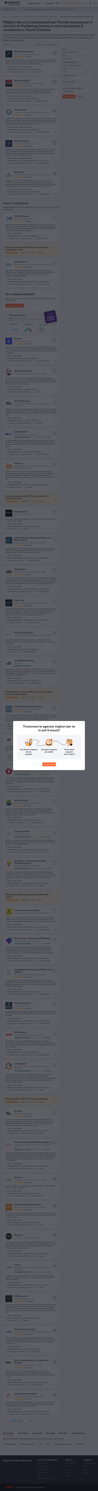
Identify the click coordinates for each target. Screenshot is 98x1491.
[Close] (82, 723)
